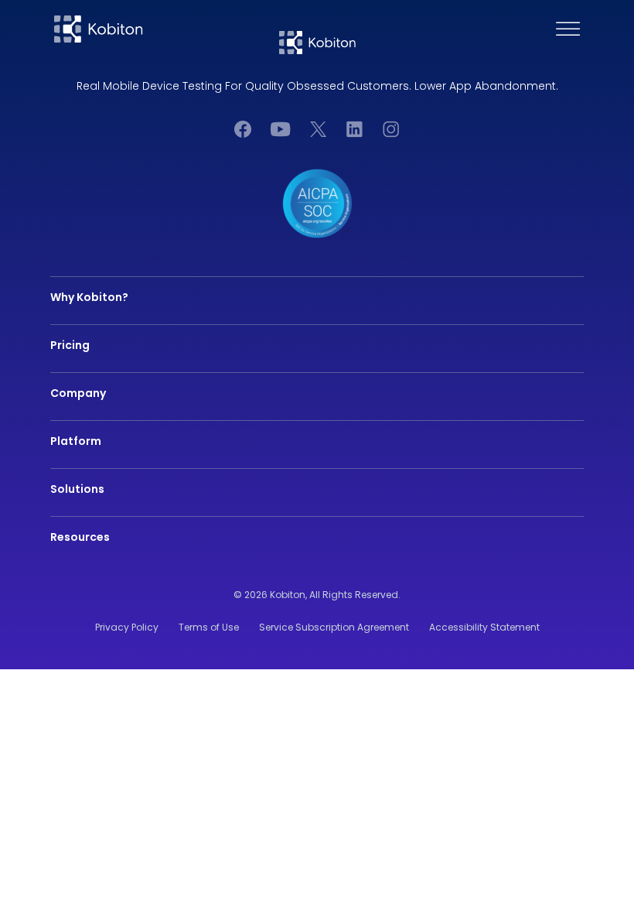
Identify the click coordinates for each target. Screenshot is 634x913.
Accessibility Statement (484, 627)
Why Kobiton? (89, 297)
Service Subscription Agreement (334, 627)
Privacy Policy (126, 627)
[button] (620, 29)
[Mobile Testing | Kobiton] (98, 29)
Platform (75, 441)
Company (78, 393)
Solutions (77, 489)
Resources (80, 537)
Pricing (70, 345)
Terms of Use (209, 627)
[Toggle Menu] (568, 29)
